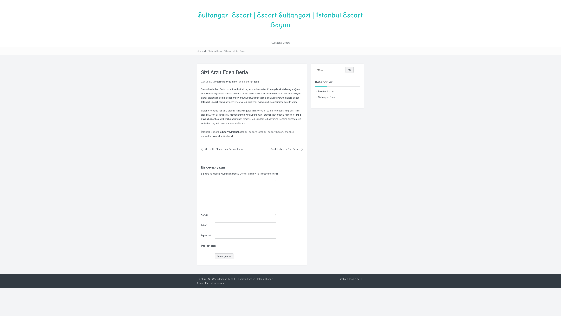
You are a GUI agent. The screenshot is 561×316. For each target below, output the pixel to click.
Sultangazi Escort (280, 42)
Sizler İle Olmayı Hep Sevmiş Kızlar (224, 149)
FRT (362, 279)
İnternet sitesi (209, 245)
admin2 (243, 81)
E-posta (206, 235)
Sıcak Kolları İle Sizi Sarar (285, 149)
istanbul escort (248, 131)
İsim (204, 225)
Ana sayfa (202, 51)
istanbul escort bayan (270, 131)
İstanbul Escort (216, 51)
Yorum (204, 215)
